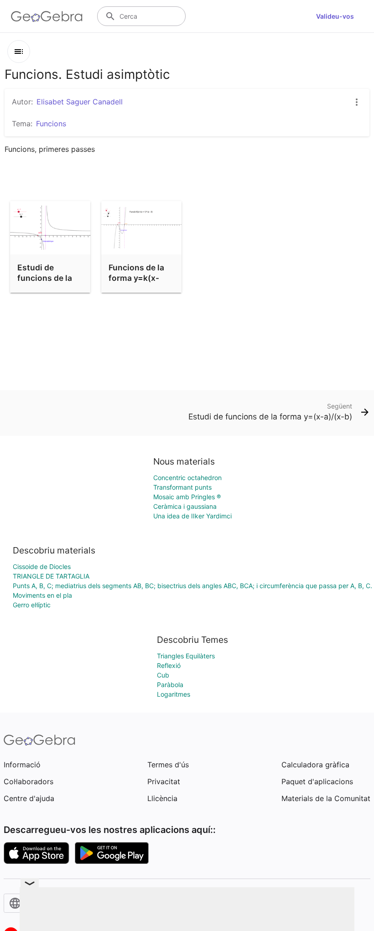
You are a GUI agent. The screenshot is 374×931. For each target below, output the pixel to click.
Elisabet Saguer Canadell (79, 101)
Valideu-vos (335, 16)
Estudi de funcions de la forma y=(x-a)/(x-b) (44, 283)
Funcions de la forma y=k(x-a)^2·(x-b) (136, 278)
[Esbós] (18, 51)
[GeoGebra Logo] (47, 16)
